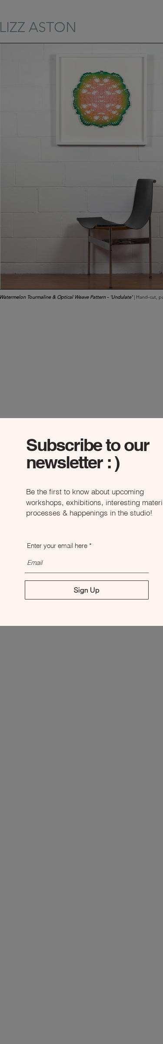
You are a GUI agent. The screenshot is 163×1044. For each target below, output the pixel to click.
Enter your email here (57, 545)
